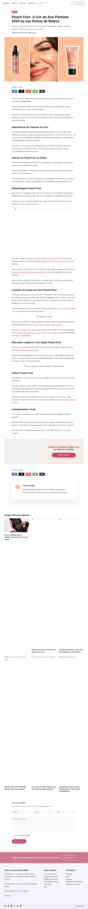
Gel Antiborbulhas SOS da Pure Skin (27, 333)
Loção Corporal (65, 297)
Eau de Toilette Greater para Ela (50, 325)
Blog (45, 887)
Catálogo (22, 3)
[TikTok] (14, 906)
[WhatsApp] (35, 91)
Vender (14, 3)
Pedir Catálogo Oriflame (51, 882)
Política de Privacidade (24, 835)
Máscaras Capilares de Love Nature (25, 350)
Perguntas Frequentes (51, 876)
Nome (15, 812)
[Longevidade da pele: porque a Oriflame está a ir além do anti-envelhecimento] (71, 720)
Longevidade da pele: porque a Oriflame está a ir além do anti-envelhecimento (69, 789)
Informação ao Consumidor (74, 882)
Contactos (69, 874)
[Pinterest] (28, 91)
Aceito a (22, 835)
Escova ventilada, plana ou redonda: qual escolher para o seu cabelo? (16, 537)
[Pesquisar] (37, 3)
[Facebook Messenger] (17, 906)
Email (37, 812)
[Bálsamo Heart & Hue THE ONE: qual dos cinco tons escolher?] (16, 720)
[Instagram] (11, 906)
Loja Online (47, 884)
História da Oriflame (50, 874)
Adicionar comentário (19, 819)
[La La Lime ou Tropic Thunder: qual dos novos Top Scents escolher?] (44, 720)
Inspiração (32, 3)
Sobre (68, 876)
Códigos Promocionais (51, 879)
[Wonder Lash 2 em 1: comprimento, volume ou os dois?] (44, 582)
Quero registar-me (78, 3)
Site (58, 812)
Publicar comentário (19, 841)
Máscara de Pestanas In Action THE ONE (58, 261)
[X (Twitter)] (21, 91)
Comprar (6, 3)
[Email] (42, 91)
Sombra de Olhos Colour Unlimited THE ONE (44, 258)
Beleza (14, 12)
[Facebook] (14, 91)
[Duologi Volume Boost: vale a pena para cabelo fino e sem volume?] (71, 582)
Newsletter (69, 879)
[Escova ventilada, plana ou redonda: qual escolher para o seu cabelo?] (16, 525)
